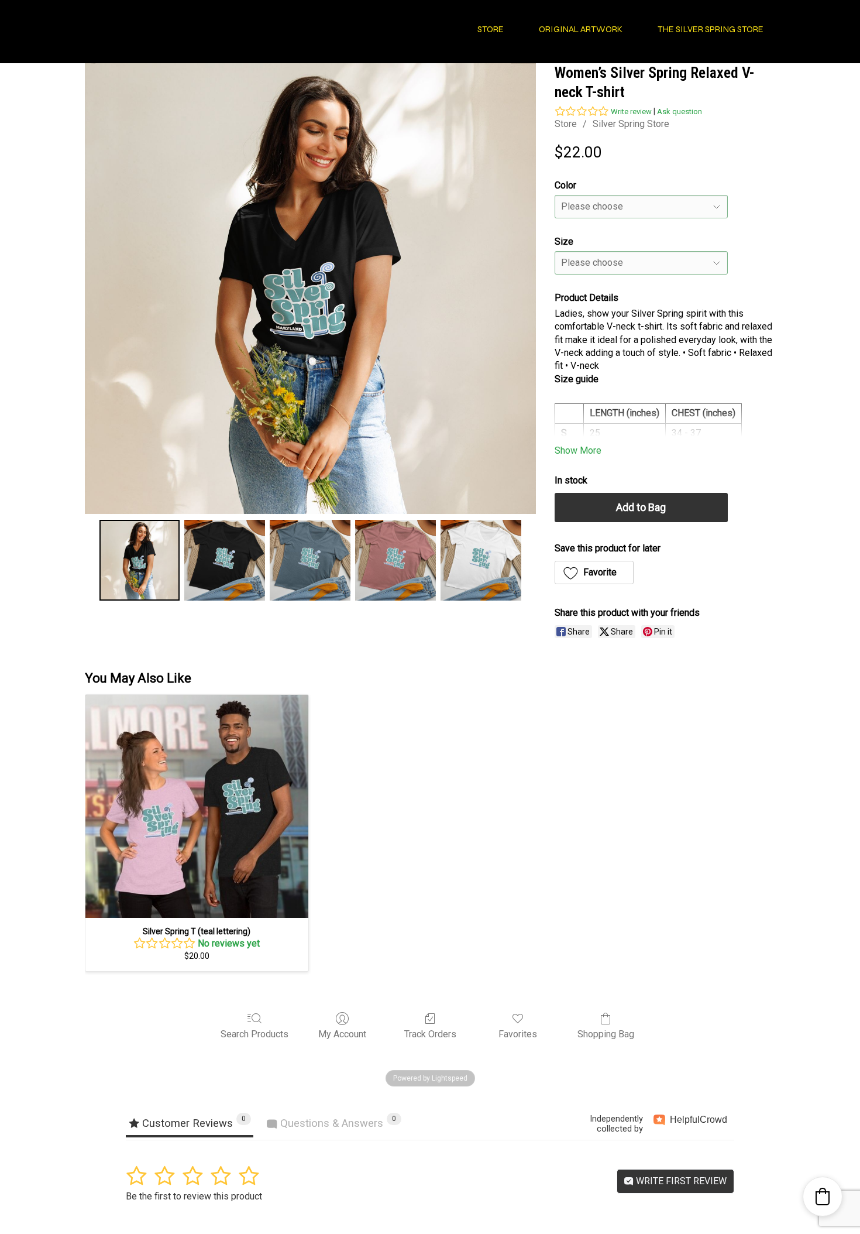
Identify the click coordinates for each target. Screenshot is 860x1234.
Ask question (679, 111)
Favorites (517, 1034)
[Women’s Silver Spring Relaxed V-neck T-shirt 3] (395, 560)
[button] (594, 572)
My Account (342, 1034)
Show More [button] (578, 450)
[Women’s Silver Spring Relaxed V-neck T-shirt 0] (139, 560)
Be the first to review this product (194, 1196)
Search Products (254, 1034)
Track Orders (430, 1034)
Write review (631, 111)
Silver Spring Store (631, 123)
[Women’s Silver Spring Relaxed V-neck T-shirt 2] (310, 560)
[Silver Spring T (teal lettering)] (196, 806)
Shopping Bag (605, 1034)
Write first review (680, 1181)
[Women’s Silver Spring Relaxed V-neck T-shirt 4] (481, 560)
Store (566, 123)
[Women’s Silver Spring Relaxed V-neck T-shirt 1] (224, 560)
